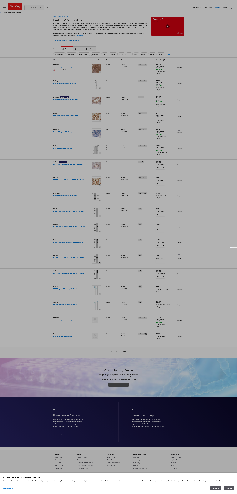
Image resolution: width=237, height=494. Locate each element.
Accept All (216, 488)
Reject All (229, 488)
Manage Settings (8, 488)
